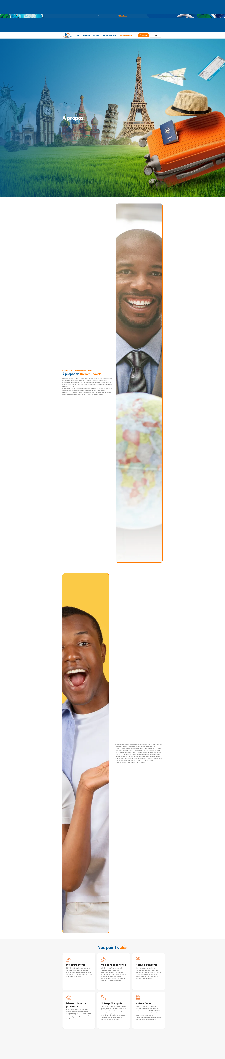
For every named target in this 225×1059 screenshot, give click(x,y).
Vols (77, 35)
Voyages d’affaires (109, 35)
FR (156, 35)
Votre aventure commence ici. (112, 16)
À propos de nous (126, 35)
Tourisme (86, 35)
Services (96, 35)
